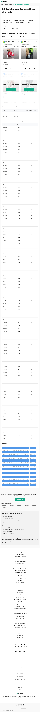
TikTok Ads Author (20, 639)
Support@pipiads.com (20, 685)
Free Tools (20, 580)
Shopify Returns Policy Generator (20, 577)
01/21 (16, 653)
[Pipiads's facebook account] (16, 705)
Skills (20, 594)
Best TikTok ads (20, 637)
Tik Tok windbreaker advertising (8, 518)
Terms (19, 707)
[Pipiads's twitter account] (19, 705)
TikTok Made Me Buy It (20, 616)
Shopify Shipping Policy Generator (20, 578)
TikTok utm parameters (20, 554)
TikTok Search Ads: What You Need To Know (20, 660)
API (20, 689)
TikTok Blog (20, 633)
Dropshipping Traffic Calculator (20, 561)
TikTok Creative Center (20, 597)
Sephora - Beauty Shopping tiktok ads (35, 507)
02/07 (16, 651)
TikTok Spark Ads (20, 592)
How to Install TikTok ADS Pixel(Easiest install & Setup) (20, 680)
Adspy (20, 588)
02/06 (20, 651)
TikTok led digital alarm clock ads (9, 533)
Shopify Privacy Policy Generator (20, 570)
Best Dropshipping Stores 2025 (20, 608)
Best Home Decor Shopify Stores (20, 627)
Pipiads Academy (20, 640)
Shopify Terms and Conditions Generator (20, 574)
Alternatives (20, 601)
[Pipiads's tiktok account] (21, 705)
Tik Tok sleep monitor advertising (9, 525)
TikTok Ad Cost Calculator (20, 565)
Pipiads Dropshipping (20, 611)
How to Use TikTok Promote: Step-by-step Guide (20, 669)
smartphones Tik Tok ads (7, 527)
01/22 (24, 651)
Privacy (15, 707)
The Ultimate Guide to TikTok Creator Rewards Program (20, 666)
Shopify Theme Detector (20, 558)
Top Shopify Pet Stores (20, 620)
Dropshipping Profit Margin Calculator (20, 568)
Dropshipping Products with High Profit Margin (20, 614)
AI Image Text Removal (20, 606)
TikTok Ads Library (20, 596)
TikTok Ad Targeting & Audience (20, 556)
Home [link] (2, 4)
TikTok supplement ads (7, 531)
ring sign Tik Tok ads (6, 522)
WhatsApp (20, 687)
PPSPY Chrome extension (20, 582)
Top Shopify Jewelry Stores (20, 621)
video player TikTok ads (7, 516)
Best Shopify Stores (20, 618)
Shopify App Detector (20, 559)
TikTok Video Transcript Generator (20, 599)
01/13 (20, 653)
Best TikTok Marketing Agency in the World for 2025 (20, 672)
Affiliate (20, 584)
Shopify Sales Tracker (20, 552)
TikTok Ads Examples (20, 632)
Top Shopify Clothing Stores (20, 623)
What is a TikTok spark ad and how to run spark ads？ (20, 675)
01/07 (24, 655)
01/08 (20, 655)
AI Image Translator (20, 604)
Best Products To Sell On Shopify (20, 625)
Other (26, 648)
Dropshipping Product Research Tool (20, 610)
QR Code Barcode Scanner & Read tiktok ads (5, 505)
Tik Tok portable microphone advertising (10, 520)
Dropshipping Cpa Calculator (20, 563)
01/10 (24, 653)
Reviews (20, 603)
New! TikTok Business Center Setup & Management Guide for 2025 (20, 663)
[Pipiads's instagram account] (23, 705)
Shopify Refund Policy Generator (20, 572)
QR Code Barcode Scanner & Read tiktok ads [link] (21, 4)
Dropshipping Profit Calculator (20, 566)
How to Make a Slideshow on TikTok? (20, 678)
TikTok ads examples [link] (8, 4)
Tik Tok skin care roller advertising (9, 524)
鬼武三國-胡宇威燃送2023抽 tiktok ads (5, 507)
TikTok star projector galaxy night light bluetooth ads (13, 529)
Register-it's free (10, 89)
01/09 (16, 655)
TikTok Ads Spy (20, 590)
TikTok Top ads (20, 635)
